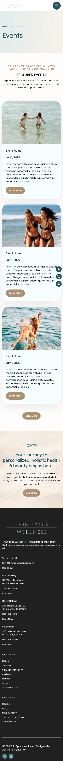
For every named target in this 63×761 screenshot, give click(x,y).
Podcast (7, 678)
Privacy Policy (9, 712)
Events (19, 27)
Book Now (7, 593)
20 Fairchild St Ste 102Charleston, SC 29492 (14, 607)
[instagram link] (11, 756)
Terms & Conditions (13, 717)
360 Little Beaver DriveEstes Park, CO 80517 (14, 633)
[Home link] (14, 5)
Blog (4, 708)
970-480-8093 (10, 639)
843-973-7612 (9, 614)
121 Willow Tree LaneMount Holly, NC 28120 (13, 582)
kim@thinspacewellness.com (18, 562)
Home (6, 27)
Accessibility (9, 721)
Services (6, 665)
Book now (7, 567)
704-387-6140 (10, 588)
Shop (5, 683)
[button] (31, 493)
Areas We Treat (10, 687)
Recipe (6, 703)
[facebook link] (4, 756)
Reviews (6, 674)
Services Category (12, 669)
